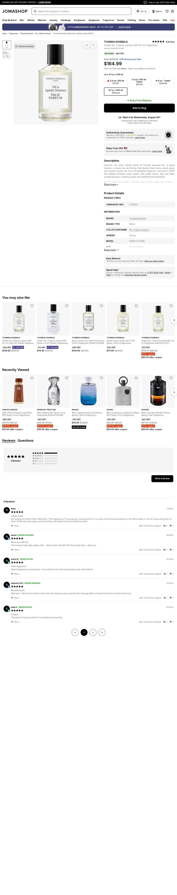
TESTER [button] (19, 347)
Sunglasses (79, 20)
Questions (26, 441)
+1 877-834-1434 (155, 272)
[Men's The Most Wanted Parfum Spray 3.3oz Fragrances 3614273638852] (171, 378)
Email (167, 272)
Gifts (165, 20)
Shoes (142, 20)
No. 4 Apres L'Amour (43, 33)
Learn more (140, 137)
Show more (110, 184)
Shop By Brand (9, 20)
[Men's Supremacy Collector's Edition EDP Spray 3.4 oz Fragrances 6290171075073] (136, 378)
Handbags (66, 20)
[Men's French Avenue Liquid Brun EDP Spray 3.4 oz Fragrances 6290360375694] (32, 378)
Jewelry (53, 20)
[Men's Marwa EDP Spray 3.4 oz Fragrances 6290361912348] (66, 378)
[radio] (45, 453)
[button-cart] (172, 11)
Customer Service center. (135, 275)
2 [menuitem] (93, 632)
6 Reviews (170, 41)
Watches (42, 20)
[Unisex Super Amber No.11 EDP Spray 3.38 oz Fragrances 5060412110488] (136, 305)
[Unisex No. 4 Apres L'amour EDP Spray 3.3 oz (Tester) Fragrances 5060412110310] (66, 305)
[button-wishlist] (167, 11)
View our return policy (154, 261)
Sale (172, 20)
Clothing (131, 20)
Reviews (8, 441)
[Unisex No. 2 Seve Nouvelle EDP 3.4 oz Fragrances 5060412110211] (171, 305)
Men (22, 20)
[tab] (162, 478)
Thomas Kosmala (26, 33)
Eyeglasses (94, 20)
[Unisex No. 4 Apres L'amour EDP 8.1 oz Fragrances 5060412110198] (93, 45)
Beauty (120, 20)
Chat (108, 275)
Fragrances (108, 20)
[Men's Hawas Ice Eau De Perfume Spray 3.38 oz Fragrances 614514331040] (101, 378)
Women (31, 20)
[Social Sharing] (86, 45)
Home (4, 33)
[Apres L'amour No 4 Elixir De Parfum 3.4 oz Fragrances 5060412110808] (101, 305)
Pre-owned (153, 20)
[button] (16, 526)
